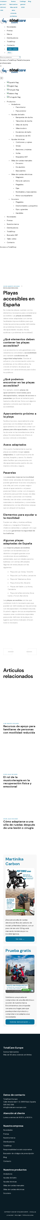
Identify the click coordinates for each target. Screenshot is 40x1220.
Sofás (18, 153)
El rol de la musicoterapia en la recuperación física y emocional (17, 781)
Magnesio (20, 177)
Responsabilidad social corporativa (17, 1149)
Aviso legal (18, 1215)
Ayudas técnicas (18, 139)
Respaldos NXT (22, 157)
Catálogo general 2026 (23, 4)
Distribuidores (12, 38)
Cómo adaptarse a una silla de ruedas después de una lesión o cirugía (19, 825)
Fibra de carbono (23, 181)
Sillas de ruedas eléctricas (21, 174)
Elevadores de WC (23, 136)
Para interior (21, 107)
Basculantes (21, 171)
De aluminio (20, 167)
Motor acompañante (24, 195)
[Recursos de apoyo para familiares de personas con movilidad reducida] (20, 703)
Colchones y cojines (24, 142)
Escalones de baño (23, 132)
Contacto (11, 45)
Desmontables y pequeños (27, 206)
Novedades (11, 27)
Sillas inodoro (21, 128)
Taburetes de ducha (24, 121)
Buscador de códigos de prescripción (18, 1153)
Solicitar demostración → (20, 1022)
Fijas (17, 188)
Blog (29, 1)
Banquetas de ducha (24, 117)
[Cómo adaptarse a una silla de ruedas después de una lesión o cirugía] (20, 803)
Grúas (18, 146)
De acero (19, 163)
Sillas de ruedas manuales (21, 160)
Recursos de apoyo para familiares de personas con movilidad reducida (19, 729)
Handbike (19, 213)
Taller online (12, 49)
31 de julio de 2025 (10, 774)
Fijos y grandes (22, 209)
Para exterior (21, 111)
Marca (9, 34)
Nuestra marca (13, 224)
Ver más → (20, 939)
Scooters (15, 199)
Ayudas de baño (18, 114)
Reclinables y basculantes (26, 192)
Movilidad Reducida (10, 288)
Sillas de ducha (22, 125)
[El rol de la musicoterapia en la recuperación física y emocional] (20, 754)
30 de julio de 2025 (10, 819)
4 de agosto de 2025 (11, 723)
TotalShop (11, 41)
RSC (9, 52)
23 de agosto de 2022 (11, 286)
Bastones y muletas (24, 149)
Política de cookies (28, 1215)
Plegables (19, 184)
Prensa (9, 30)
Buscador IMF (12, 235)
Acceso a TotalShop (8, 247)
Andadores (15, 104)
